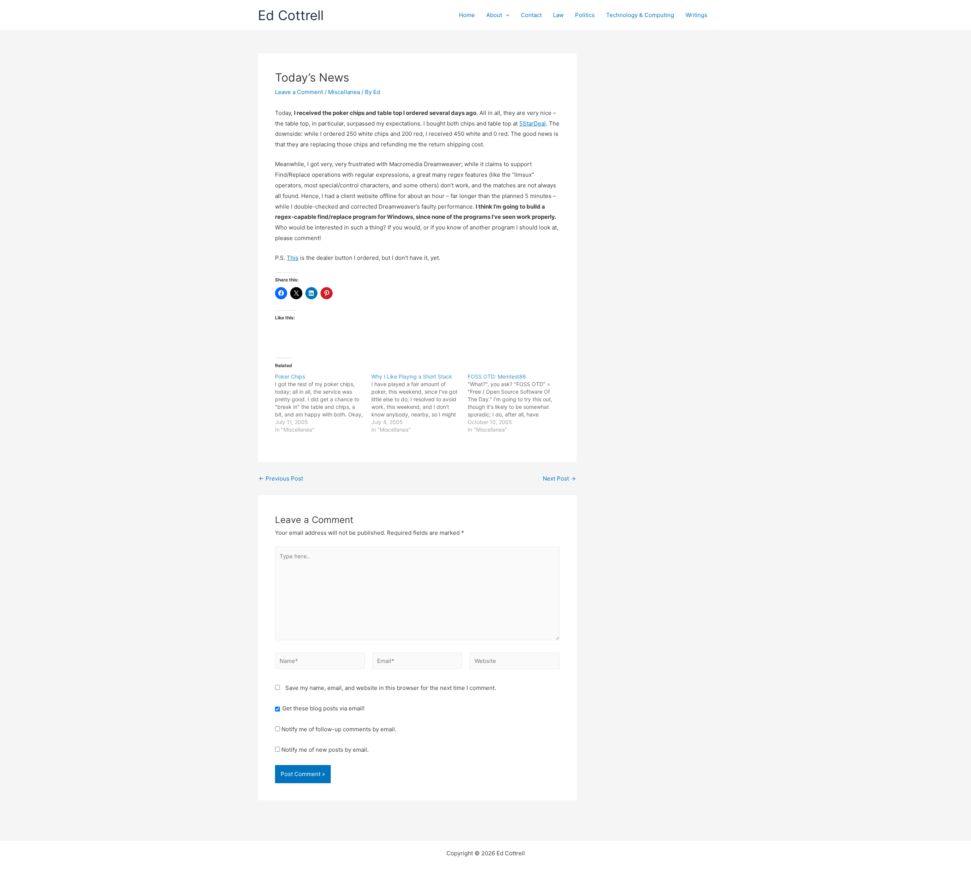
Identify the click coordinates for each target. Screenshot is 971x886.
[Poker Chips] (323, 403)
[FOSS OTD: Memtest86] (516, 403)
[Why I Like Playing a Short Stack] (419, 403)
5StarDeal (532, 123)
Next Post (559, 478)
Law (558, 15)
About (494, 15)
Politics (585, 15)
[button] (505, 15)
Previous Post (281, 478)
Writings (696, 15)
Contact (531, 15)
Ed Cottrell (291, 15)
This (293, 257)
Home (467, 15)
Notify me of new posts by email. (325, 749)
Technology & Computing (640, 15)
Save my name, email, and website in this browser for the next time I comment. (390, 687)
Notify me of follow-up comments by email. (338, 729)
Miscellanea (344, 92)
